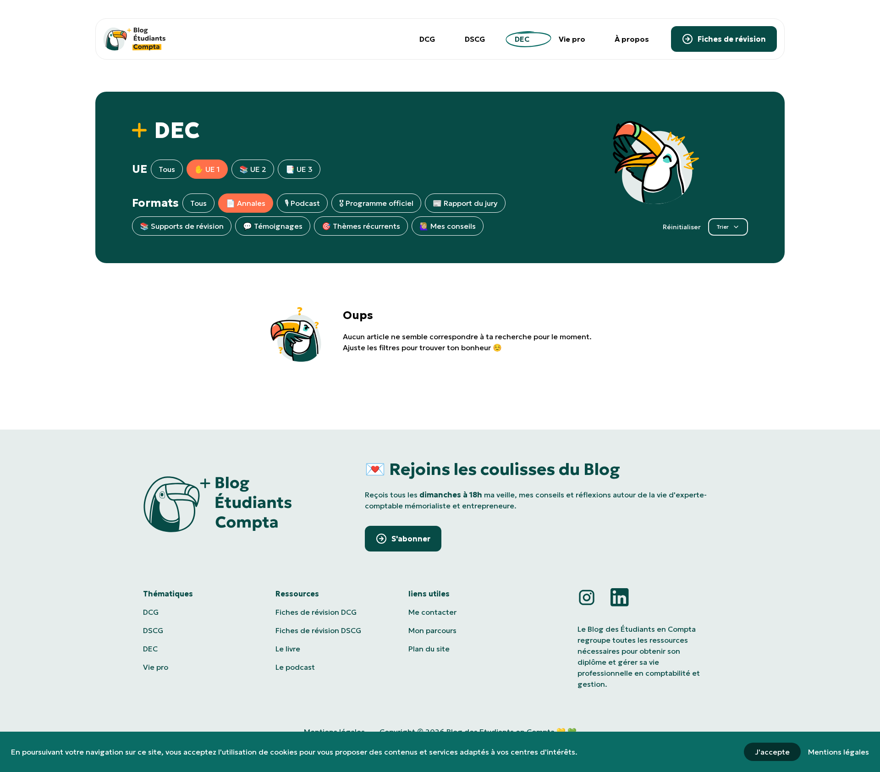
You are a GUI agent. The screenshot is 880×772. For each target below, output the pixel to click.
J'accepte (772, 751)
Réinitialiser (682, 227)
